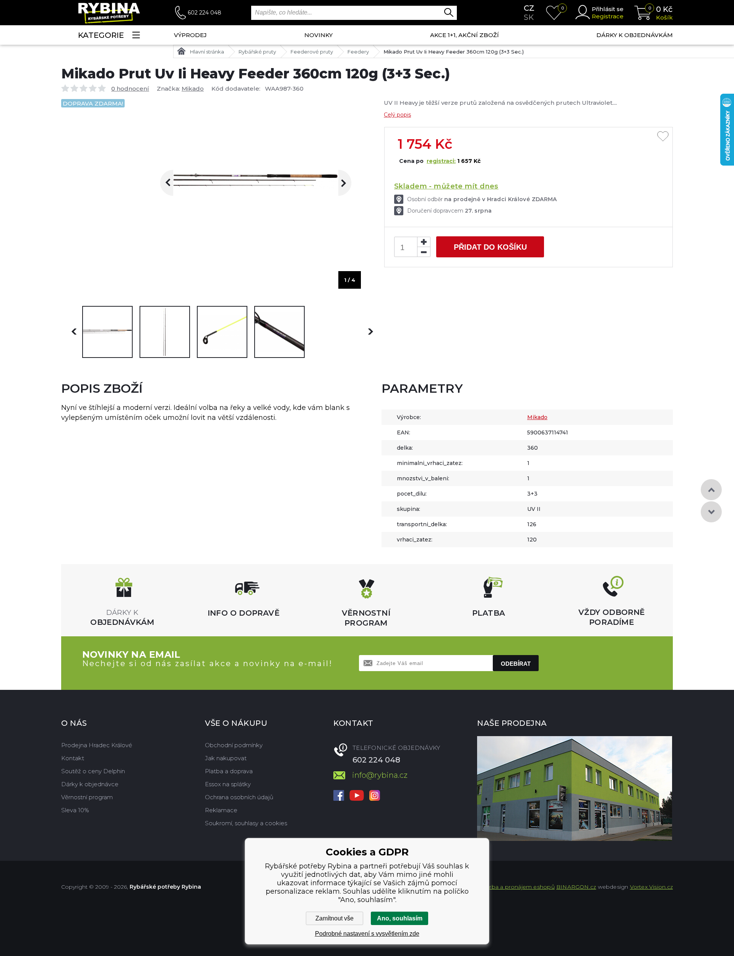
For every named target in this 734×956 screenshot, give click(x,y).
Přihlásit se (608, 9)
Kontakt (72, 758)
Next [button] (338, 182)
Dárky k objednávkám (634, 35)
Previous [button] (173, 182)
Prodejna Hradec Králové (96, 745)
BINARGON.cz (576, 886)
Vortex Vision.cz (651, 886)
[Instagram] (374, 796)
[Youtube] (356, 796)
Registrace (608, 16)
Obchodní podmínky (234, 745)
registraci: (441, 161)
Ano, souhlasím (399, 918)
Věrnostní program (87, 797)
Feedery (358, 52)
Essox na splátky (228, 784)
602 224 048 (204, 12)
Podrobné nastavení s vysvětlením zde (367, 933)
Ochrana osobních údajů (239, 797)
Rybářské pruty (257, 52)
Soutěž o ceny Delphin (93, 771)
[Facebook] (338, 796)
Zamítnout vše (334, 918)
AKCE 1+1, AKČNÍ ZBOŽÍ (464, 35)
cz (529, 8)
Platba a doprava (229, 771)
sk (529, 17)
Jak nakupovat (226, 758)
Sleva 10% (75, 810)
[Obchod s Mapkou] (574, 788)
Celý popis (397, 114)
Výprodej (190, 35)
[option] (107, 332)
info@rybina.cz (380, 775)
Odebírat (516, 663)
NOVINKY (318, 35)
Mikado (193, 88)
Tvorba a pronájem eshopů (517, 886)
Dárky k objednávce (90, 784)
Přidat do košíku (490, 247)
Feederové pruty (312, 52)
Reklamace (221, 810)
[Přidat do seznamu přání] (663, 137)
